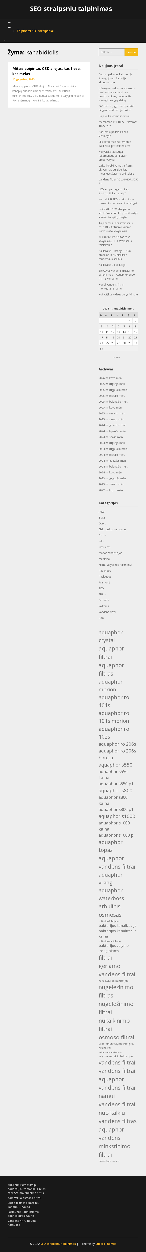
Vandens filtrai (107, 612)
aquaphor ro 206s (117, 744)
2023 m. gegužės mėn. (112, 478)
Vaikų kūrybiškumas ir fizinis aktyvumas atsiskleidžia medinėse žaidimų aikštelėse (116, 169)
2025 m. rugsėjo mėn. (112, 384)
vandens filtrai (117, 1062)
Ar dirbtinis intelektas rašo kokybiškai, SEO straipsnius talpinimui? (115, 241)
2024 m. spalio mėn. (111, 437)
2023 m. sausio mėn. (111, 484)
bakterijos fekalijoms (109, 921)
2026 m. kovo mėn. (110, 378)
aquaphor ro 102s (114, 732)
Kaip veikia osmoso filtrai (114, 116)
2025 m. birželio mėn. (112, 395)
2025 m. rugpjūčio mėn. (113, 390)
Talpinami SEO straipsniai (35, 31)
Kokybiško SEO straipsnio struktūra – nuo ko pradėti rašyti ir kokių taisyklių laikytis (118, 213)
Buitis (102, 517)
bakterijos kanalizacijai (118, 925)
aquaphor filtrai (111, 653)
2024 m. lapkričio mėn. (112, 431)
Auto (102, 511)
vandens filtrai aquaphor (117, 1075)
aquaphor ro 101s (114, 701)
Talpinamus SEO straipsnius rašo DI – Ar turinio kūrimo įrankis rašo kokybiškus (116, 227)
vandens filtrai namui (117, 1092)
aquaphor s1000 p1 (117, 835)
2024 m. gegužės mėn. (112, 460)
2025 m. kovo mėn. (110, 407)
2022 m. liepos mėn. (111, 490)
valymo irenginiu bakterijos (116, 1056)
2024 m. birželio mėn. (112, 454)
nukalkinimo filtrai (114, 1025)
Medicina (104, 559)
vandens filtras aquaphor (118, 1125)
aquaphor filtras (111, 669)
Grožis (102, 535)
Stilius (102, 594)
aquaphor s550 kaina (113, 774)
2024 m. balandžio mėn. (113, 466)
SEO (101, 588)
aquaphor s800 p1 (116, 809)
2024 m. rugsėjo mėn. (112, 443)
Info (101, 541)
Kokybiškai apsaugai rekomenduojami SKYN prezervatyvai (113, 155)
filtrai (105, 957)
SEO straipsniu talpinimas (71, 8)
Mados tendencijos (110, 553)
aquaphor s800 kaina (113, 800)
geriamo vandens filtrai (117, 970)
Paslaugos (105, 576)
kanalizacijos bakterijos (114, 980)
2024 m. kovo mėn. (110, 472)
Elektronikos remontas (112, 529)
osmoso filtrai (116, 1037)
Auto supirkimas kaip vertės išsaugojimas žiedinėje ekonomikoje (116, 78)
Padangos (105, 570)
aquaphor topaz (111, 846)
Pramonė (104, 582)
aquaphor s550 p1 (116, 783)
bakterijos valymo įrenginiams (114, 948)
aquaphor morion (111, 685)
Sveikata (104, 600)
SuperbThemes (106, 1244)
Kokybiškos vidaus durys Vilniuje (118, 294)
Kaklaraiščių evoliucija (112, 265)
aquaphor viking (111, 878)
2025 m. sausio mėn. (111, 419)
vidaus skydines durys (109, 1161)
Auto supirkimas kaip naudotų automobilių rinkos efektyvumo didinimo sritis (26, 1189)
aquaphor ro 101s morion (114, 716)
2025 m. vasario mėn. (112, 413)
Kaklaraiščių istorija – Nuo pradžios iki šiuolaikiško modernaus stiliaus (115, 255)
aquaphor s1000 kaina (114, 826)
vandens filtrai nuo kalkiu (117, 1108)
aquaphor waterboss (111, 894)
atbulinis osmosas (110, 910)
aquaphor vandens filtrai (117, 862)
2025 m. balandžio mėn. (113, 401)
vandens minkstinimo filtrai (114, 1146)
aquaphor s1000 (117, 816)
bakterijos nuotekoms (110, 941)
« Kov (116, 357)
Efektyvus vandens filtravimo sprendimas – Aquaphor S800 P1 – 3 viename (117, 274)
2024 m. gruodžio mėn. (113, 425)
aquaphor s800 (116, 790)
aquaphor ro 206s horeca (117, 754)
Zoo (101, 618)
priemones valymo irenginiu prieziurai (116, 1046)
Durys (102, 523)
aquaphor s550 (116, 764)
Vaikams (104, 606)
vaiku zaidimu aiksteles (110, 1052)
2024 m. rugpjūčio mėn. (113, 449)
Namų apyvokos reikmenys (115, 565)
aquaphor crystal (111, 636)
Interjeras (104, 547)
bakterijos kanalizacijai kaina (118, 933)
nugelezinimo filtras (116, 991)
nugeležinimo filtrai (116, 1008)
